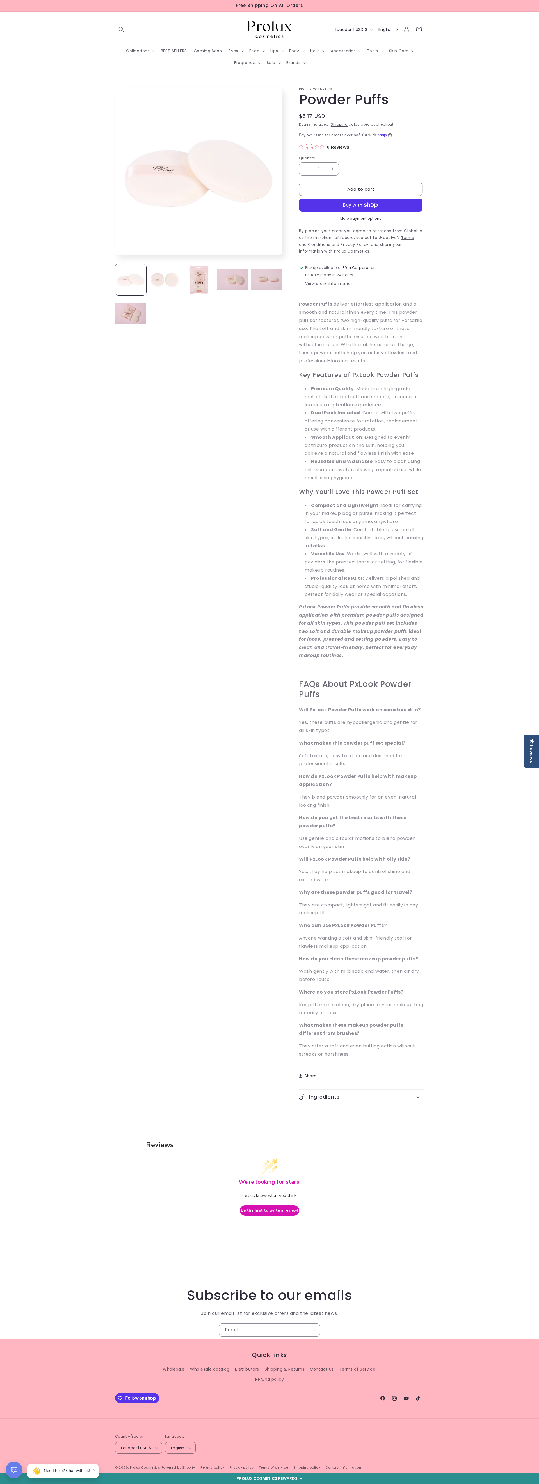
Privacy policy (242, 1467)
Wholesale (173, 1369)
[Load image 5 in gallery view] (266, 279)
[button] (269, 1478)
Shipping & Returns (285, 1369)
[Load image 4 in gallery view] (232, 279)
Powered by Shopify (178, 1467)
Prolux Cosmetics (145, 1467)
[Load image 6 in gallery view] (130, 313)
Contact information (343, 1467)
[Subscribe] (313, 1330)
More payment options (361, 218)
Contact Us (322, 1369)
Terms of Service (357, 1369)
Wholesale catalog (209, 1369)
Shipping (339, 124)
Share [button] (311, 1075)
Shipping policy (306, 1467)
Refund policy (269, 1379)
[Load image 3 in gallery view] (198, 279)
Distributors (247, 1369)
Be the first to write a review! (269, 1210)
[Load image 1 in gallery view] (130, 279)
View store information (329, 283)
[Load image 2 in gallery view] (164, 279)
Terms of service (273, 1467)
